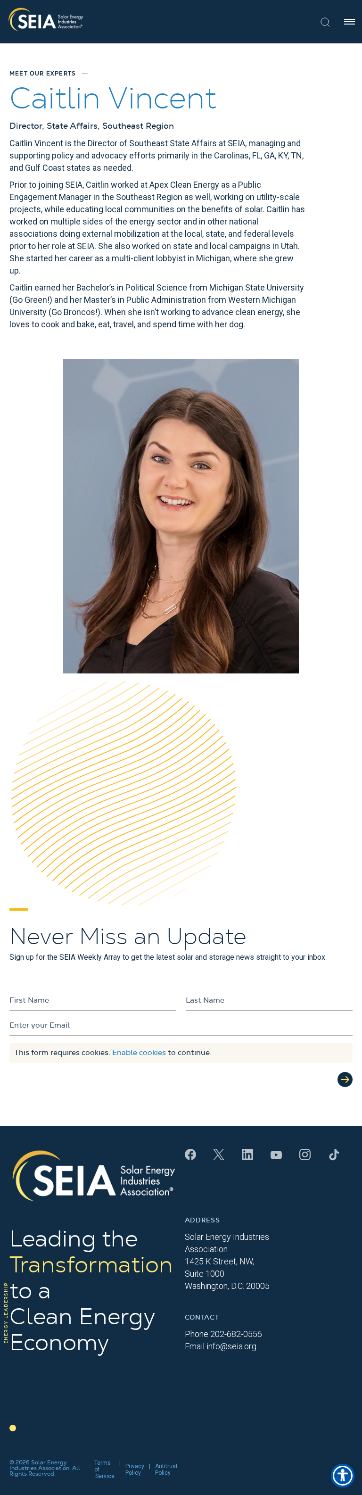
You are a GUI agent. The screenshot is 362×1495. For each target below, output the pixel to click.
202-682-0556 (236, 1334)
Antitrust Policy (166, 1469)
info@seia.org (231, 1346)
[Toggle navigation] (349, 21)
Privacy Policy (134, 1469)
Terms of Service (104, 1469)
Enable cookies (139, 1052)
